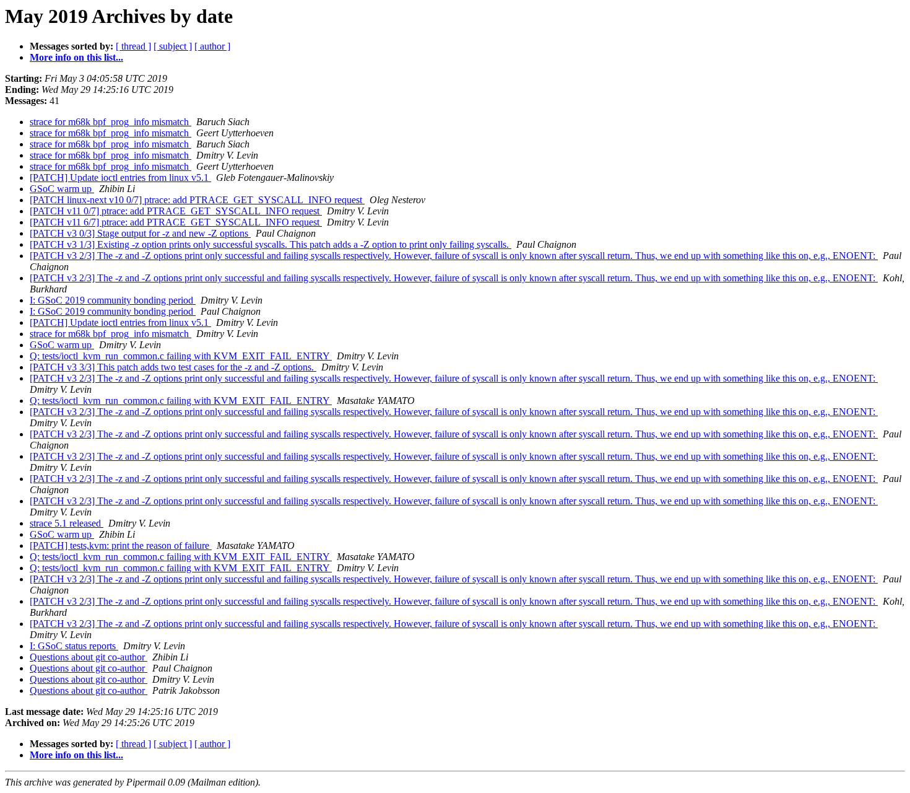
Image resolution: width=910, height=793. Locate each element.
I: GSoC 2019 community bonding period (113, 300)
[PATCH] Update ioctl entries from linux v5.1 (120, 177)
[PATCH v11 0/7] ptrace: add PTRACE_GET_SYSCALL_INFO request (176, 211)
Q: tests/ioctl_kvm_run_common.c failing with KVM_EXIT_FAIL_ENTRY (181, 356)
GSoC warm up (62, 188)
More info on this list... (76, 57)
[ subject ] (173, 46)
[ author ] (212, 46)
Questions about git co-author (88, 657)
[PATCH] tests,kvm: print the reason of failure (121, 545)
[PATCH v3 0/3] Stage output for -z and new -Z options (140, 233)
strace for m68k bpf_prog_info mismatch (110, 121)
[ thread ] (133, 46)
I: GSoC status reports (74, 646)
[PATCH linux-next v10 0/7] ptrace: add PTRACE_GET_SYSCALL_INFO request (197, 200)
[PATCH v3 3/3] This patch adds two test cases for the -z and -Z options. (173, 367)
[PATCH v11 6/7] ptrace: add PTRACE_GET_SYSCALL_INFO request (176, 222)
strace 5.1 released (66, 523)
